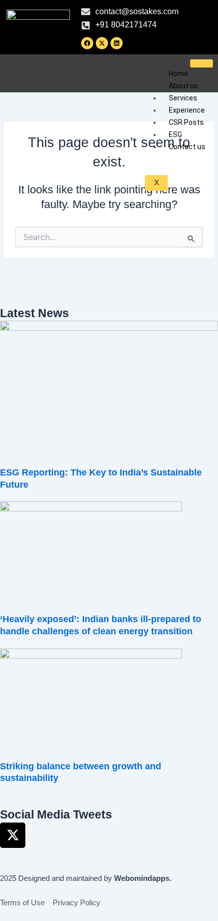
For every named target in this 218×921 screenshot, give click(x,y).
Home (178, 74)
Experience (187, 110)
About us (183, 86)
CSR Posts (186, 122)
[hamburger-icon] (201, 63)
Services (183, 98)
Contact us (187, 147)
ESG (175, 134)
